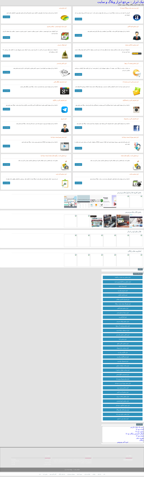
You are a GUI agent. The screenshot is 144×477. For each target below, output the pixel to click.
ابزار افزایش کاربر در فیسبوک (131, 118)
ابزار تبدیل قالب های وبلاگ (122, 410)
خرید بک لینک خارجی (137, 427)
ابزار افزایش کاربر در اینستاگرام (131, 100)
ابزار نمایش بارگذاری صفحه (132, 45)
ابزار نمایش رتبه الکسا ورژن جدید (123, 281)
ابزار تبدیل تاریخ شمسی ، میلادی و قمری (57, 26)
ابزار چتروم (64, 118)
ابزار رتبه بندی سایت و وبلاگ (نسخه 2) (129, 8)
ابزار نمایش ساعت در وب (122, 396)
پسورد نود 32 (139, 431)
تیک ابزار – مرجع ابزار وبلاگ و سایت (120, 2)
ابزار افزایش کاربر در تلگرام (60, 100)
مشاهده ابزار (78, 19)
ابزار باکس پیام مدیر (62, 63)
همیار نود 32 (140, 436)
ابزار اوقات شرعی (62, 45)
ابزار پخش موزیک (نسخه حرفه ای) (130, 137)
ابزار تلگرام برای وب (123, 352)
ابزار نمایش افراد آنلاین (133, 26)
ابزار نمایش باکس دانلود (122, 343)
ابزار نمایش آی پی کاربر (122, 392)
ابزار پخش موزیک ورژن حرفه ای (123, 383)
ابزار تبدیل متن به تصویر (122, 418)
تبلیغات (93, 474)
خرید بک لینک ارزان (128, 459)
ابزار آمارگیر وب (123, 317)
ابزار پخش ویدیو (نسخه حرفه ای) (59, 137)
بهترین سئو (140, 438)
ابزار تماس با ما (122, 339)
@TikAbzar (13, 459)
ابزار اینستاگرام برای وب (123, 357)
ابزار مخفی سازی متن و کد (122, 414)
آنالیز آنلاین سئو (53, 474)
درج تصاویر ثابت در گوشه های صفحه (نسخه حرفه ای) (54, 155)
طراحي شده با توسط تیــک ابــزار (72, 469)
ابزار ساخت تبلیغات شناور (122, 365)
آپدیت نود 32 (140, 429)
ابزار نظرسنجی (63, 8)
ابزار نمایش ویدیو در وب (123, 387)
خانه (104, 474)
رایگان (141, 440)
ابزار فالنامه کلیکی (122, 295)
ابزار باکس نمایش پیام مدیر (122, 334)
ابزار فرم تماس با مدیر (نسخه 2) (131, 82)
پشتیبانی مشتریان (71, 474)
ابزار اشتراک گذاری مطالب (122, 299)
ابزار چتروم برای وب (123, 290)
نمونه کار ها (79, 474)
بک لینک (99, 474)
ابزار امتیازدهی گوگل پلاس (60, 82)
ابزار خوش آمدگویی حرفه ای (123, 405)
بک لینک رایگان (62, 474)
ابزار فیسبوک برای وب (122, 361)
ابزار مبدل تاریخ (122, 286)
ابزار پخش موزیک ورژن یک (122, 379)
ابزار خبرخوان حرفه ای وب (122, 330)
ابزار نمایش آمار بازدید (61, 174)
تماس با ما (45, 474)
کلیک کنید (13, 462)
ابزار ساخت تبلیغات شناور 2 (123, 370)
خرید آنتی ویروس (122, 442)
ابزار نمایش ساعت (134, 174)
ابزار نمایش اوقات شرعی (122, 321)
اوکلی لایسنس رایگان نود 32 (135, 434)
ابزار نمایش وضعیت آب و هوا (132, 63)
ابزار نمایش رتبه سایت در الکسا (122, 277)
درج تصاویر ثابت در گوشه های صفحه (130, 155)
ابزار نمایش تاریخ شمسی (123, 401)
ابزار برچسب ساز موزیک (123, 348)
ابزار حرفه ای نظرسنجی (123, 312)
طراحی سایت (87, 474)
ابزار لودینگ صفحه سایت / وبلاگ (122, 304)
